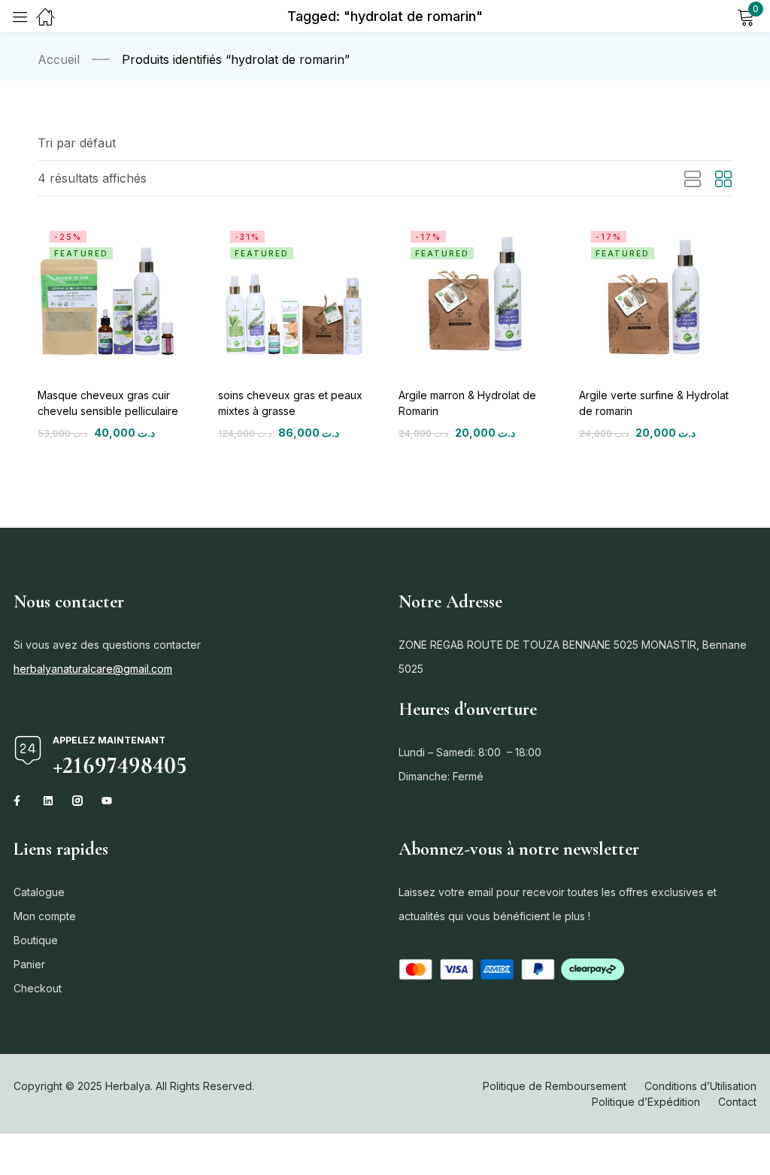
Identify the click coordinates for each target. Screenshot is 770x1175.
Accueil (59, 59)
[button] (77, 142)
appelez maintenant (109, 740)
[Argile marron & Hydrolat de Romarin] (475, 295)
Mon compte (45, 916)
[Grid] (723, 180)
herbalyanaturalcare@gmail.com (93, 668)
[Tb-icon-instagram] (77, 800)
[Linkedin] (48, 800)
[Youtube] (107, 800)
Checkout (38, 988)
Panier (29, 964)
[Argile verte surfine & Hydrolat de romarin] (655, 295)
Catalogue (39, 892)
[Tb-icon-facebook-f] (19, 800)
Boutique (36, 940)
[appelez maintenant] (28, 750)
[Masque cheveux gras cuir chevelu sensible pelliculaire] (114, 295)
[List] (693, 180)
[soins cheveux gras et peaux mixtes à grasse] (294, 295)
